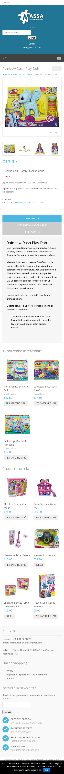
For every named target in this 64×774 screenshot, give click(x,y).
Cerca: (32, 27)
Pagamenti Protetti (21, 728)
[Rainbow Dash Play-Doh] (9, 149)
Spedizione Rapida (21, 719)
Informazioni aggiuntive (32, 225)
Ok (46, 770)
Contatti (10, 678)
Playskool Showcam (44, 555)
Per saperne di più (16, 403)
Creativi (13, 74)
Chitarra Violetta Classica (17, 555)
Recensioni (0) (32, 232)
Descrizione (32, 218)
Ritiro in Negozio (20, 746)
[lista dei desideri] (19, 379)
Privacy (9, 670)
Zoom (55, 133)
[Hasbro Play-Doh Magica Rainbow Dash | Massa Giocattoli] (24, 149)
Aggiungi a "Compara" (16, 183)
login (7, 2)
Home (5, 74)
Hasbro (13, 394)
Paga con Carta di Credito (25, 737)
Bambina (18, 203)
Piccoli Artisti (26, 74)
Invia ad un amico (39, 183)
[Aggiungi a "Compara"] (24, 379)
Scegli (39, 565)
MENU (5, 58)
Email (6, 698)
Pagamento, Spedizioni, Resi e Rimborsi (26, 674)
